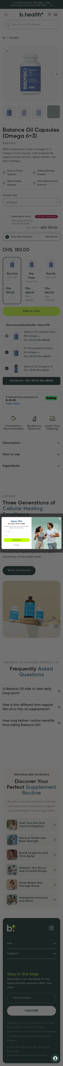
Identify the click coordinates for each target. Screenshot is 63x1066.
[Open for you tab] (55, 1058)
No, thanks (16, 545)
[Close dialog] (60, 519)
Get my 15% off (16, 540)
